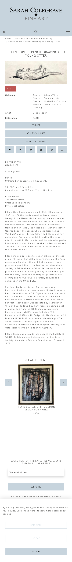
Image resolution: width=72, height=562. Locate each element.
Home (8, 38)
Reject (36, 538)
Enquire (36, 125)
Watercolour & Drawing (39, 38)
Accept (36, 551)
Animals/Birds (51, 95)
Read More (36, 525)
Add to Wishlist (36, 133)
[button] (36, 32)
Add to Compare (36, 141)
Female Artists (51, 98)
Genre (36, 95)
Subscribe (36, 487)
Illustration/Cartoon (55, 101)
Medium (19, 38)
